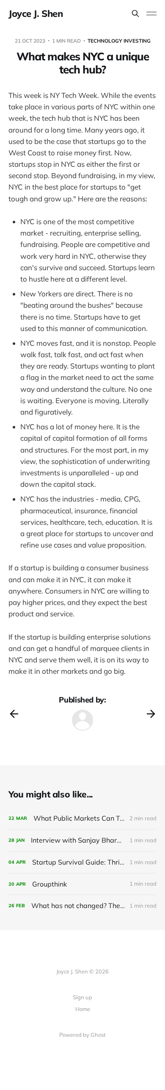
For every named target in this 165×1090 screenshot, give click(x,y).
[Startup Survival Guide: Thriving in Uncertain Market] (82, 862)
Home (82, 1009)
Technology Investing (119, 41)
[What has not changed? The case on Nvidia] (82, 905)
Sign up (82, 997)
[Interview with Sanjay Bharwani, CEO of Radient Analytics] (82, 840)
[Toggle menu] (151, 13)
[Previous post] (13, 714)
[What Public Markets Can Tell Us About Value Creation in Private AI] (82, 818)
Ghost (98, 1034)
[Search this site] (135, 13)
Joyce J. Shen (35, 13)
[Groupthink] (82, 884)
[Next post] (151, 714)
